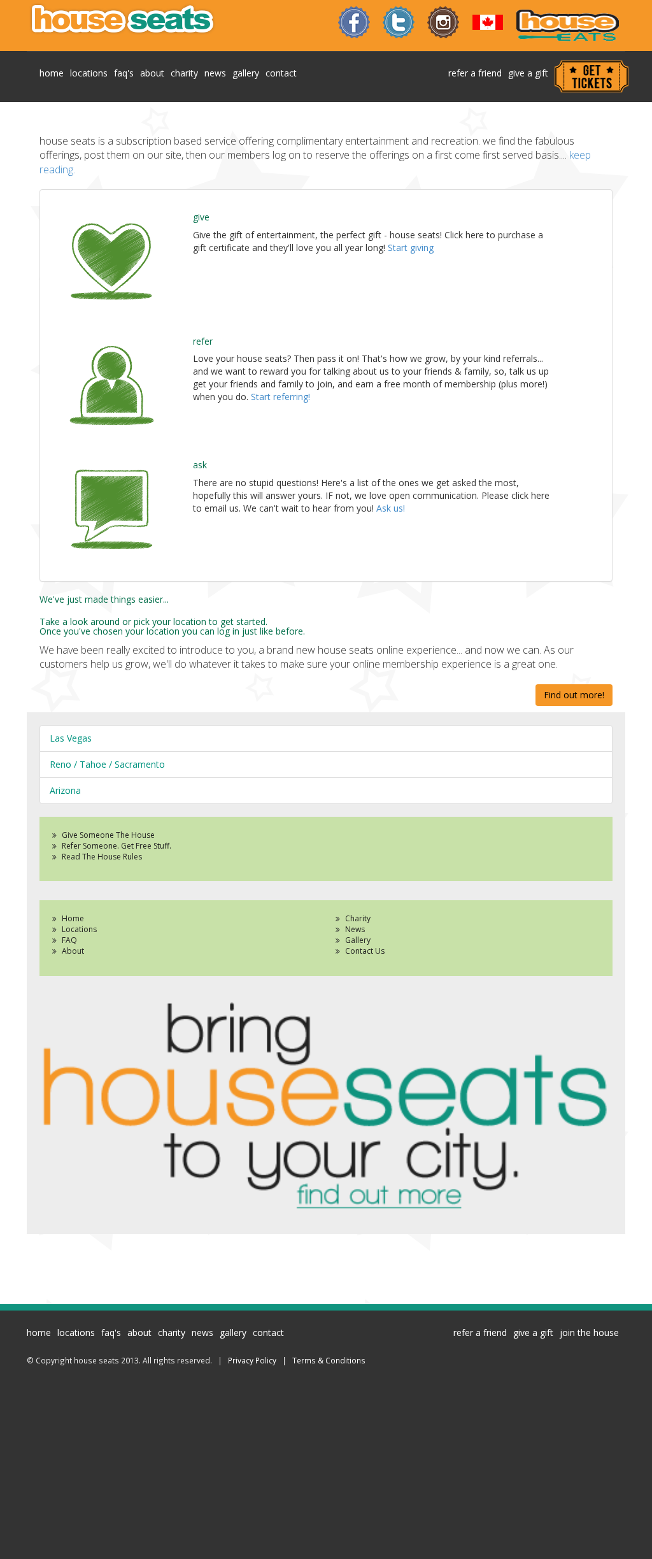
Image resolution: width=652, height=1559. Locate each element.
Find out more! (574, 695)
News (355, 929)
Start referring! (280, 397)
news (215, 73)
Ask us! (390, 508)
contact (281, 73)
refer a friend (475, 73)
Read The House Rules (102, 856)
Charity (358, 918)
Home (73, 918)
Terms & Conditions (328, 1360)
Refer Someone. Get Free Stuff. (116, 845)
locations (89, 73)
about (152, 73)
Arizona (65, 790)
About (73, 950)
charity (184, 73)
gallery (245, 73)
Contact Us (365, 950)
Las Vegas (71, 738)
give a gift (528, 73)
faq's (124, 73)
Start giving (411, 247)
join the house (589, 1332)
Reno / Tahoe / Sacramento (107, 764)
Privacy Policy (252, 1360)
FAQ (69, 940)
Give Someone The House (108, 835)
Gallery (358, 940)
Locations (79, 929)
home (51, 73)
